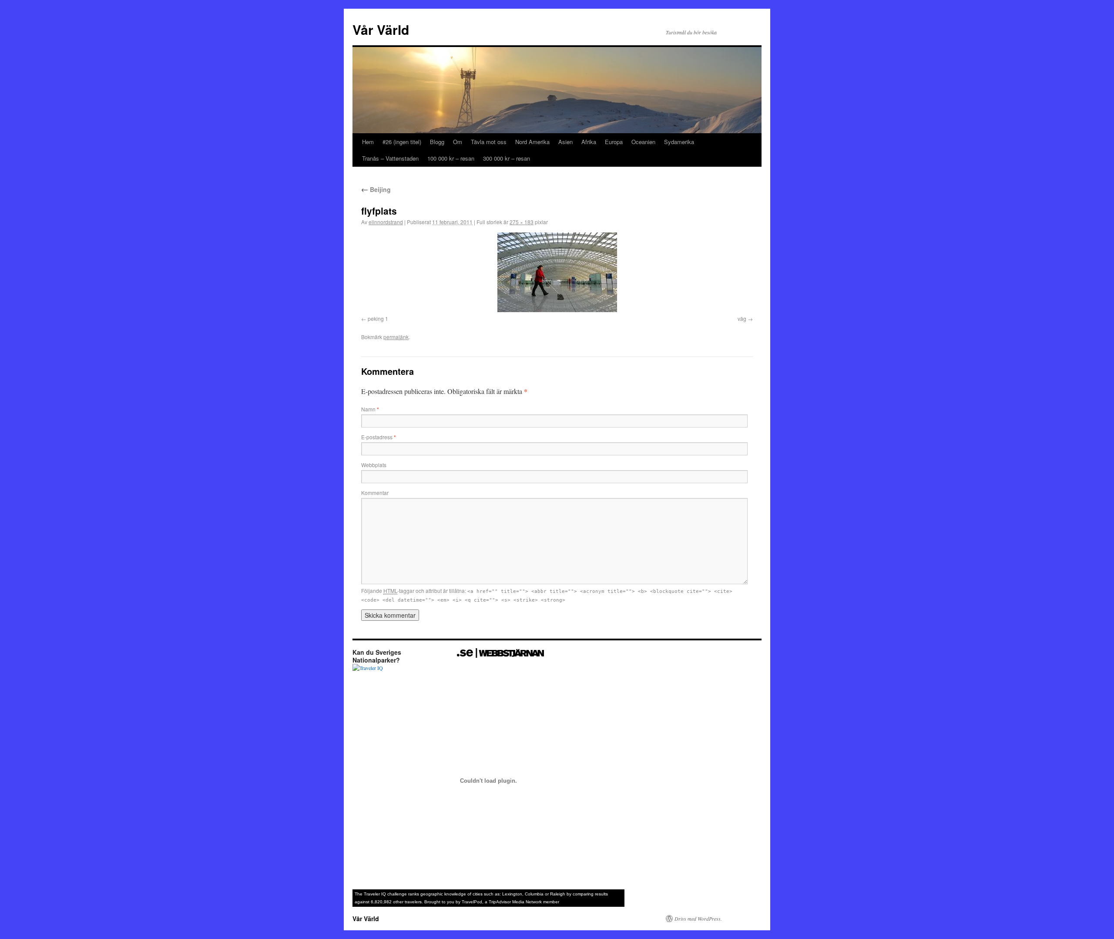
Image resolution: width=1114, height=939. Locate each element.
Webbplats (373, 464)
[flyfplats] (557, 272)
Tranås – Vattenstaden (390, 158)
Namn (370, 409)
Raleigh (557, 894)
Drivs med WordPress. (698, 918)
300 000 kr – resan (506, 158)
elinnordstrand (386, 221)
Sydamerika (679, 142)
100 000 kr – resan (450, 158)
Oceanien (643, 142)
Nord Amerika (532, 142)
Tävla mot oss (489, 142)
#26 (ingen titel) (402, 142)
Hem (368, 142)
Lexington (512, 894)
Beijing (376, 189)
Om (457, 142)
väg (742, 318)
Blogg (437, 142)
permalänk (396, 336)
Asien (565, 142)
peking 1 (378, 318)
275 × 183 (522, 221)
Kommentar (375, 492)
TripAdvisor (500, 901)
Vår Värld (380, 29)
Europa (614, 142)
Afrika (588, 142)
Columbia (534, 894)
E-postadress (378, 437)
